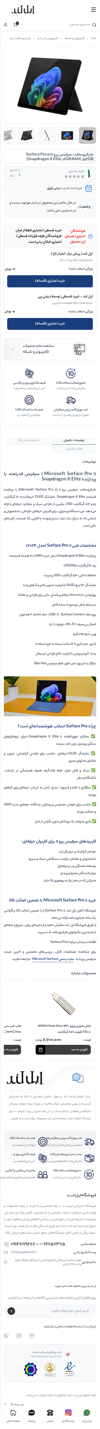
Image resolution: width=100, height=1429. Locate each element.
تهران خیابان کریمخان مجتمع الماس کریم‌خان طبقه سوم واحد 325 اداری (48, 1262)
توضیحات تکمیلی (74, 440)
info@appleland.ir (24, 1252)
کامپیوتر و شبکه (75, 38)
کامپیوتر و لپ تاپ (47, 38)
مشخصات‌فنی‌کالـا (28, 440)
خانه (93, 38)
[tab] (74, 441)
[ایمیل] (31, 1335)
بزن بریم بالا (17, 1404)
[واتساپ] (6, 1335)
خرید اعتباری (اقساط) (50, 281)
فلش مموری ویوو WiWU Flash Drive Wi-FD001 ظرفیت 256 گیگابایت (64, 1029)
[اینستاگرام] (19, 1335)
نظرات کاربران (74, 449)
